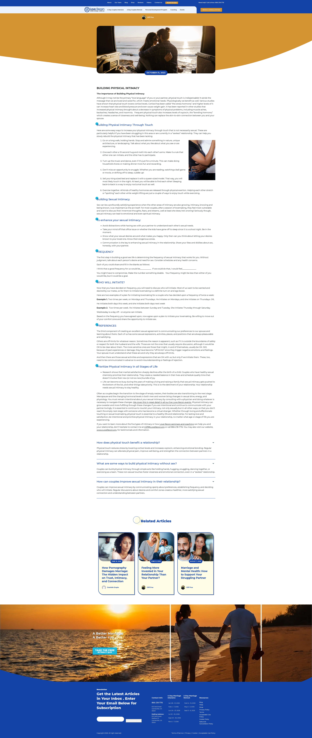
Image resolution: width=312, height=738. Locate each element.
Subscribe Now (133, 721)
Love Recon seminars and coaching (177, 424)
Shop (132, 2)
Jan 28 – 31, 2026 (174, 703)
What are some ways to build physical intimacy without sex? (137, 463)
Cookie (194, 733)
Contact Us (158, 2)
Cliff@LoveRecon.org (154, 427)
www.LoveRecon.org (107, 430)
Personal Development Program (156, 10)
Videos (149, 2)
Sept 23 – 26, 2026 (174, 718)
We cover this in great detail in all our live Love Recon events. (162, 402)
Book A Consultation (211, 10)
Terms (201, 712)
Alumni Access (172, 2)
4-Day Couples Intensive (115, 10)
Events (182, 10)
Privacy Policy (204, 710)
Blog (126, 2)
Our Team (118, 2)
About (109, 2)
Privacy (188, 733)
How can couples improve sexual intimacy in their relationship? (138, 481)
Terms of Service (177, 733)
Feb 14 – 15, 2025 (189, 703)
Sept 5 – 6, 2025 (189, 710)
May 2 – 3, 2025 (189, 707)
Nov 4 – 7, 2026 (173, 721)
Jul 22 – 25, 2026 (174, 714)
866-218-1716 (219, 2)
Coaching (173, 10)
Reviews (140, 2)
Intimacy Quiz (104, 651)
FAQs (201, 705)
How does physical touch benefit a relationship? (128, 442)
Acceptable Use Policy (207, 733)
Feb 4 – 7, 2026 (173, 707)
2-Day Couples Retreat (134, 10)
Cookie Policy (204, 719)
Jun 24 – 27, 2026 (174, 710)
